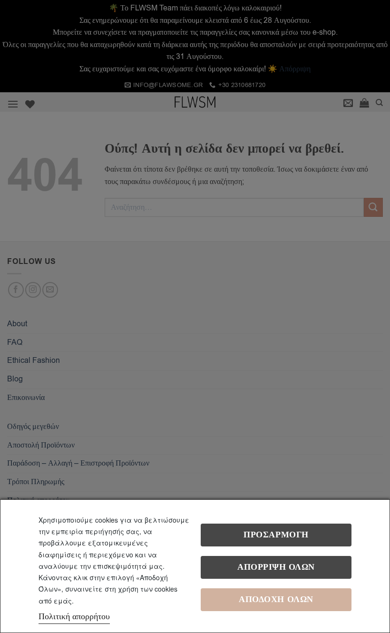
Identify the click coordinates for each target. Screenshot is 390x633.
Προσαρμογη (276, 535)
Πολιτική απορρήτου (74, 616)
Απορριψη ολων (276, 567)
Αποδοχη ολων (276, 599)
